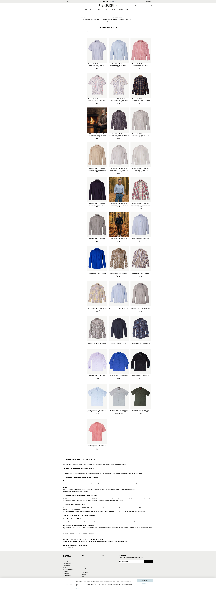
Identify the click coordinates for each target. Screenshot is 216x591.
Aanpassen (144, 583)
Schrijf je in (108, 306)
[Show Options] (118, 302)
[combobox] (108, 302)
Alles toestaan (145, 580)
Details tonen (79, 588)
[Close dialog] (119, 283)
